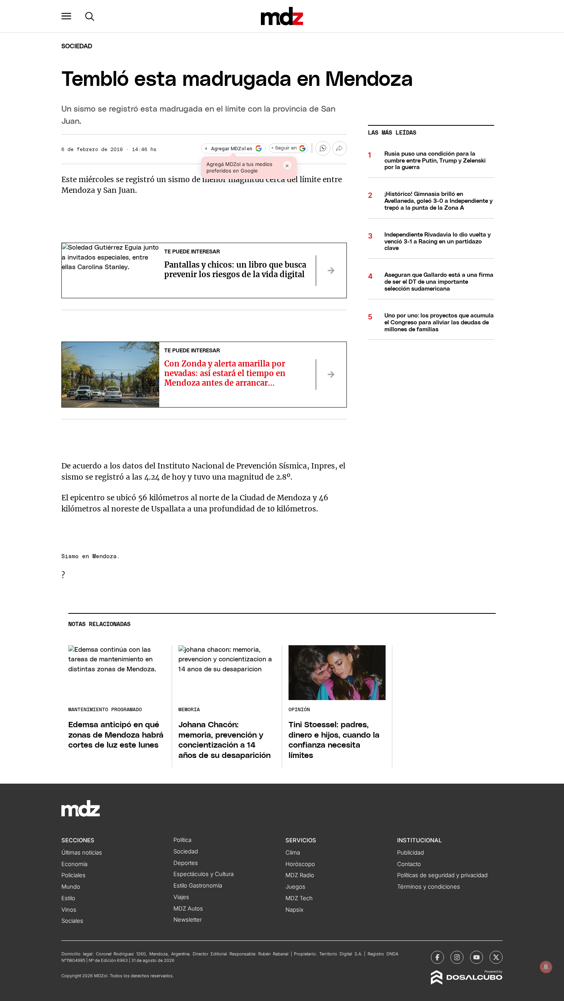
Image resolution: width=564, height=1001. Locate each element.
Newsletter (187, 919)
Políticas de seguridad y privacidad (442, 875)
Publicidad (410, 852)
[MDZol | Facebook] (437, 957)
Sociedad (76, 46)
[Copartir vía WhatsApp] (322, 148)
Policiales (73, 875)
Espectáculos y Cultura (203, 874)
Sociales (72, 920)
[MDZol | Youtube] (476, 957)
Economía (74, 864)
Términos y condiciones (428, 886)
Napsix (294, 909)
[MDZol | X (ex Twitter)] (496, 957)
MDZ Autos (188, 908)
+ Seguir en (284, 148)
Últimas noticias (81, 852)
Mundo (70, 886)
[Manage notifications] (546, 967)
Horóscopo (300, 864)
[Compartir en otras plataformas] (339, 148)
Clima (292, 852)
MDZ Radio (299, 875)
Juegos (295, 886)
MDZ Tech (299, 898)
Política (182, 840)
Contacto (409, 864)
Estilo (68, 898)
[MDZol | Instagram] (457, 957)
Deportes (185, 863)
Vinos (68, 909)
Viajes (181, 897)
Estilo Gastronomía (197, 885)
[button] (66, 16)
